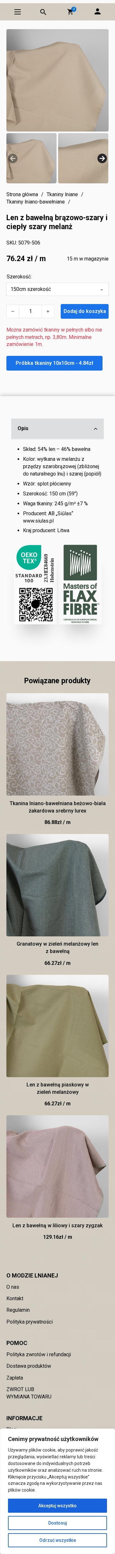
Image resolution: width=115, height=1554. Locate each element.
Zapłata (14, 1378)
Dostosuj (57, 1523)
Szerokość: (19, 277)
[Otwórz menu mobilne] (17, 11)
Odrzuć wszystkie (57, 1540)
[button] (70, 11)
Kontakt (14, 1298)
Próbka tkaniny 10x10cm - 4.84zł (54, 363)
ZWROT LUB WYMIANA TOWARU (28, 1393)
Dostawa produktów (28, 1366)
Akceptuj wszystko (57, 1505)
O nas (12, 1287)
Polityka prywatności (29, 1322)
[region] (57, 1491)
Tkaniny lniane (62, 194)
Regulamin (18, 1310)
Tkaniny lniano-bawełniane (35, 202)
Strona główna (22, 194)
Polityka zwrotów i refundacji (38, 1354)
